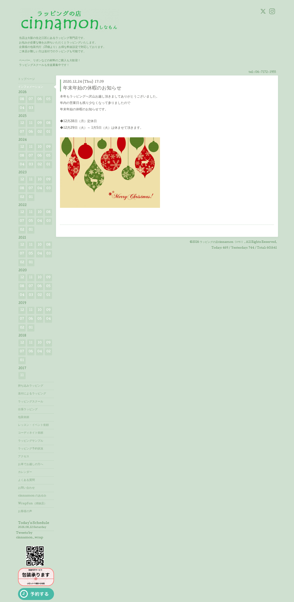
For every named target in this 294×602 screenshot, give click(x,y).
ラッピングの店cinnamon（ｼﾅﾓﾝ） (222, 242)
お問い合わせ (26, 488)
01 (48, 132)
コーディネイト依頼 (30, 433)
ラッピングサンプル (30, 441)
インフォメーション (30, 87)
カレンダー (25, 472)
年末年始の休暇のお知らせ (92, 88)
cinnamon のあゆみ (32, 495)
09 (39, 123)
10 (40, 147)
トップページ (26, 79)
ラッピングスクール (30, 401)
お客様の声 (25, 511)
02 (40, 132)
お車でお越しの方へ (30, 464)
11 (31, 123)
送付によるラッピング (32, 393)
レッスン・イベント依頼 (33, 425)
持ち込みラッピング (30, 386)
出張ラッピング (28, 409)
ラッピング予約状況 (30, 448)
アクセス (23, 456)
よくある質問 (26, 480)
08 (22, 99)
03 (31, 108)
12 (22, 123)
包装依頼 (23, 417)
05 (48, 99)
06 (39, 99)
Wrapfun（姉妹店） (32, 503)
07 (31, 99)
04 (22, 108)
